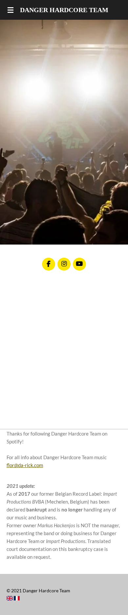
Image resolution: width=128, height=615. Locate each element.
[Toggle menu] (10, 9)
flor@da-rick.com (25, 465)
